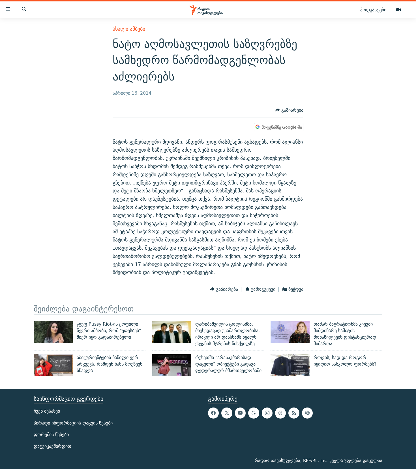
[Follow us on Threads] (280, 413)
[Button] (289, 110)
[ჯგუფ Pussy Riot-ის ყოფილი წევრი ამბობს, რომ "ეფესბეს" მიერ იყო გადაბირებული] (53, 332)
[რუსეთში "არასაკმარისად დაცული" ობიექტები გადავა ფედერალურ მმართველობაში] (171, 365)
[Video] (398, 9)
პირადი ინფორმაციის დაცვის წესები (73, 422)
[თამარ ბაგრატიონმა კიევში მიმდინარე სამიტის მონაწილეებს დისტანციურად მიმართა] (290, 332)
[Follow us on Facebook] (213, 413)
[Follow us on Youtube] (240, 413)
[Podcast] (307, 413)
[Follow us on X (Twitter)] (226, 413)
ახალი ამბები (129, 28)
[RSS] (293, 413)
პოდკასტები (373, 10)
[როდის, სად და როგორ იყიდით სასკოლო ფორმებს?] (290, 365)
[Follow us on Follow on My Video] (253, 413)
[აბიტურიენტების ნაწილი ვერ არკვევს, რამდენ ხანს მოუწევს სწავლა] (53, 365)
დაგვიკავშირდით (52, 446)
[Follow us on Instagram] (267, 413)
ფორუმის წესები (51, 434)
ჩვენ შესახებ (47, 411)
